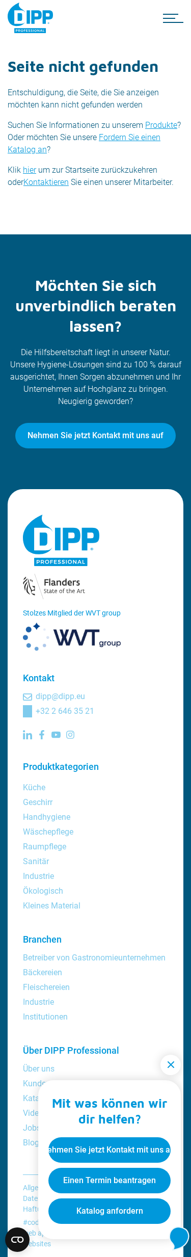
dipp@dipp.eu (60, 696)
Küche (34, 787)
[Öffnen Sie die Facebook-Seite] (41, 734)
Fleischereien (46, 987)
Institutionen (45, 1017)
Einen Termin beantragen (109, 1180)
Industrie (38, 876)
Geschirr (37, 802)
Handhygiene (46, 817)
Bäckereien (42, 972)
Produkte (161, 125)
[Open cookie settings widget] (17, 1239)
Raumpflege (44, 846)
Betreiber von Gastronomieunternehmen (94, 957)
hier (29, 170)
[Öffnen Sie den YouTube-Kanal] (56, 734)
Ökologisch (43, 891)
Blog (31, 1142)
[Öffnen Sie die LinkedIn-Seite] (27, 734)
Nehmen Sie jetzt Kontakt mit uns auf (95, 435)
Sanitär (36, 861)
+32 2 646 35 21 (65, 711)
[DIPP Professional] (33, 18)
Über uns (38, 1069)
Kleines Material (51, 906)
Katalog (37, 1098)
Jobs (32, 1128)
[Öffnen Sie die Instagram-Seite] (70, 734)
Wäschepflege (48, 832)
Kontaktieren (46, 182)
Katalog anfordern (109, 1211)
